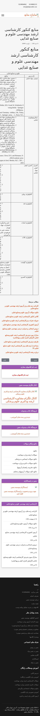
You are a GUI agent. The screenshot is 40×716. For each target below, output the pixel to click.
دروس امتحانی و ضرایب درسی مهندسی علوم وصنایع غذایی (21, 548)
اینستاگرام (35, 659)
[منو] (3, 15)
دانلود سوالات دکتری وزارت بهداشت (25, 463)
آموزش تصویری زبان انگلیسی (29, 692)
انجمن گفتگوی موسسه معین (29, 618)
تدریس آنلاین (34, 673)
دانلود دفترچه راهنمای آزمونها (27, 467)
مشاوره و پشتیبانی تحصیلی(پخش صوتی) (26, 629)
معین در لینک (34, 662)
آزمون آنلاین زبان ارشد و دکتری (28, 696)
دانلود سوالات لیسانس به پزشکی (26, 459)
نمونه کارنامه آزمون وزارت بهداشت (27, 622)
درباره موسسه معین (32, 600)
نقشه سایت (34, 603)
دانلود (35, 451)
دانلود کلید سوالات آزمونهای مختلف (25, 471)
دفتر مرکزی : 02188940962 (30, 592)
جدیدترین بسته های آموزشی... (20, 417)
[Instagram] (4, 4)
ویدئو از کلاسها (34, 637)
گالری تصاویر (34, 655)
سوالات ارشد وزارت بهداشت (27, 455)
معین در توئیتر (34, 647)
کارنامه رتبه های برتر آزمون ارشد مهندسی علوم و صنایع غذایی (20, 515)
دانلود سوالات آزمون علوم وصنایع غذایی (23, 526)
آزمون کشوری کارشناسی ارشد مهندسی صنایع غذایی (21, 536)
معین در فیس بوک (32, 651)
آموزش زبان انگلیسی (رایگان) (29, 677)
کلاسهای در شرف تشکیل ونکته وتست (27, 607)
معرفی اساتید (34, 596)
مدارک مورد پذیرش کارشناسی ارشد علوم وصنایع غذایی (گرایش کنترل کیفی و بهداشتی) (20, 561)
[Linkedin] (8, 4)
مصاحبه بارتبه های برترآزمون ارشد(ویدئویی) (25, 625)
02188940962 (22, 4)
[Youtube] (11, 4)
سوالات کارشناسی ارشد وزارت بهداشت (26, 681)
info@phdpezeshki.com (30, 7)
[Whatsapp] (11, 7)
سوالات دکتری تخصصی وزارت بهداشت (26, 685)
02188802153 (33, 4)
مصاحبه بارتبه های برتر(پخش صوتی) (27, 633)
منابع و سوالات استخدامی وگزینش (28, 688)
